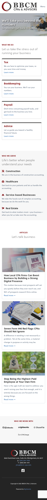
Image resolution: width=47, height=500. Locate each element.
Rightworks (27, 489)
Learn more (13, 72)
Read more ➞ (23, 295)
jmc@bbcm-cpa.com (23, 465)
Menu (42, 6)
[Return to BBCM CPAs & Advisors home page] (19, 6)
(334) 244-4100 (24, 460)
